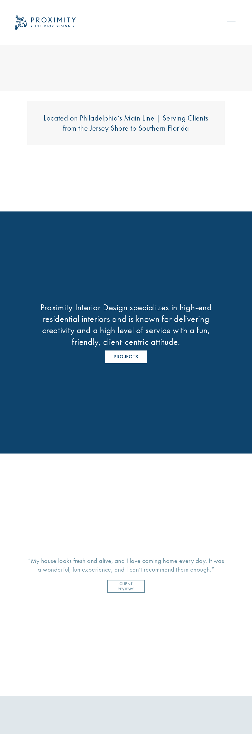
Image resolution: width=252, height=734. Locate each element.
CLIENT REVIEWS (126, 586)
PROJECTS (126, 356)
